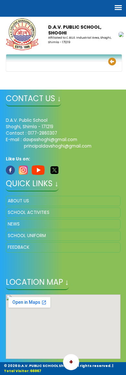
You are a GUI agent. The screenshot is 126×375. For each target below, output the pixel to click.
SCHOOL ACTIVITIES (28, 212)
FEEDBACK (18, 247)
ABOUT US (18, 201)
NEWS (14, 224)
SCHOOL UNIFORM (27, 236)
